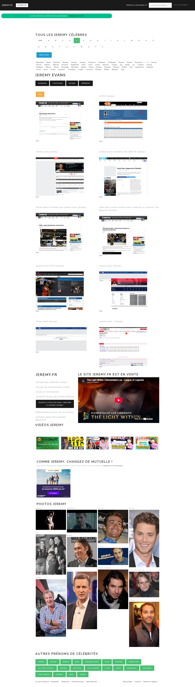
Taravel (89, 69)
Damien (83, 674)
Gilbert (47, 65)
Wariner (114, 69)
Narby (83, 67)
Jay (121, 65)
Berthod (56, 62)
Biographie (42, 83)
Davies (121, 62)
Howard (64, 65)
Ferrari (154, 62)
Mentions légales (150, 682)
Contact (138, 682)
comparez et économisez (112, 466)
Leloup (149, 65)
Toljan (80, 69)
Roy (131, 67)
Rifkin (124, 67)
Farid (71, 674)
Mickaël (53, 662)
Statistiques (58, 83)
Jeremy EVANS (44, 55)
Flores (39, 65)
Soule (53, 69)
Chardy (83, 62)
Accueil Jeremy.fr (42, 682)
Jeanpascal (132, 668)
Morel (56, 67)
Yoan (107, 662)
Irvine (97, 65)
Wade (106, 69)
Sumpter (149, 67)
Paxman (107, 67)
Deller (129, 62)
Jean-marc (147, 668)
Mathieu (39, 67)
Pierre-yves (134, 662)
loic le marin (93, 668)
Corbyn (74, 62)
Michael (63, 668)
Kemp (127, 65)
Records (72, 83)
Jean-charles (44, 674)
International (91, 682)
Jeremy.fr (7, 5)
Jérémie (41, 662)
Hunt (84, 65)
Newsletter (127, 682)
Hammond (75, 65)
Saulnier (61, 69)
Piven (91, 67)
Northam (75, 67)
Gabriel (56, 65)
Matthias (77, 668)
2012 (40, 94)
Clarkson (92, 62)
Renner (116, 67)
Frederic (59, 674)
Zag (122, 69)
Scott (38, 69)
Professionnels (78, 682)
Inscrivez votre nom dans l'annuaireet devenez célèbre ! (55, 404)
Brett (48, 62)
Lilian (107, 668)
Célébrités (22, 5)
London (141, 65)
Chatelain (112, 62)
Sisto (46, 69)
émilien (66, 662)
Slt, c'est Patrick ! (46, 668)
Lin (133, 65)
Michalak (65, 67)
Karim (118, 668)
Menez (48, 67)
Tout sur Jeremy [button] (181, 5)
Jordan (114, 65)
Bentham (40, 62)
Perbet (99, 67)
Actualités (54, 682)
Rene (77, 662)
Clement (101, 62)
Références (85, 83)
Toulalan (71, 69)
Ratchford (139, 67)
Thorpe (98, 69)
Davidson (139, 62)
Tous (40, 40)
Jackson (106, 65)
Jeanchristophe (92, 662)
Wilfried (119, 662)
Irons (90, 65)
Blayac (66, 62)
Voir (37, 141)
